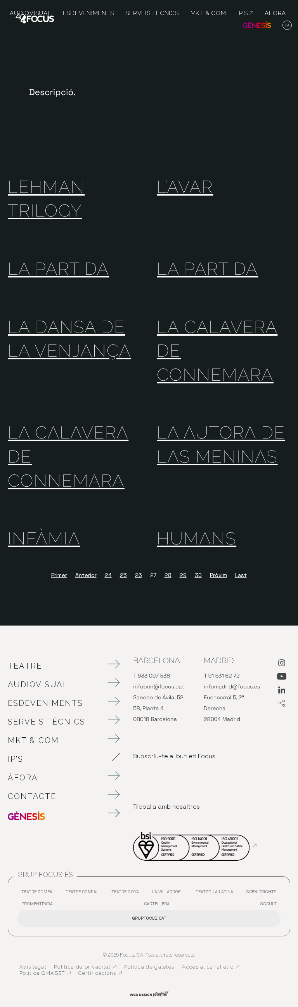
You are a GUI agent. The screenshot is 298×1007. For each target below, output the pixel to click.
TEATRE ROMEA (38, 893)
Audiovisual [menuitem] (30, 13)
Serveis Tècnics (46, 721)
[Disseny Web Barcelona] (149, 993)
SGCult (268, 903)
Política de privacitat (85, 967)
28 (168, 575)
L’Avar (185, 187)
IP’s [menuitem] (245, 13)
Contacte (32, 796)
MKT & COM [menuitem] (208, 13)
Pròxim (218, 575)
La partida (58, 269)
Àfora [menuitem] (275, 13)
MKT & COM (33, 740)
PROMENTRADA (39, 905)
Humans (196, 539)
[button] (287, 25)
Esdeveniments (45, 703)
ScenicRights (263, 893)
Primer (59, 575)
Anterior (86, 575)
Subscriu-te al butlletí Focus (174, 756)
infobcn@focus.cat (158, 686)
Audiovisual (38, 684)
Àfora (23, 777)
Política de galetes (149, 967)
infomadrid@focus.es (232, 686)
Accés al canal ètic (210, 967)
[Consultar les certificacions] (194, 845)
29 (183, 575)
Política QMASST (45, 973)
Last (241, 575)
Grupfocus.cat (149, 918)
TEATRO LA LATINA (216, 893)
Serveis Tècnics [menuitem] (151, 13)
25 (123, 575)
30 (198, 575)
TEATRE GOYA (127, 893)
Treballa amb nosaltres (166, 806)
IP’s (56, 759)
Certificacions (100, 973)
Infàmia (44, 539)
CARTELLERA (158, 905)
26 (138, 575)
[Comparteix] (282, 704)
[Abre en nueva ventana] (281, 664)
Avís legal (32, 967)
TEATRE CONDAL (84, 893)
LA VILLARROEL (169, 893)
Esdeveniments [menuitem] (88, 13)
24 (108, 575)
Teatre (25, 666)
